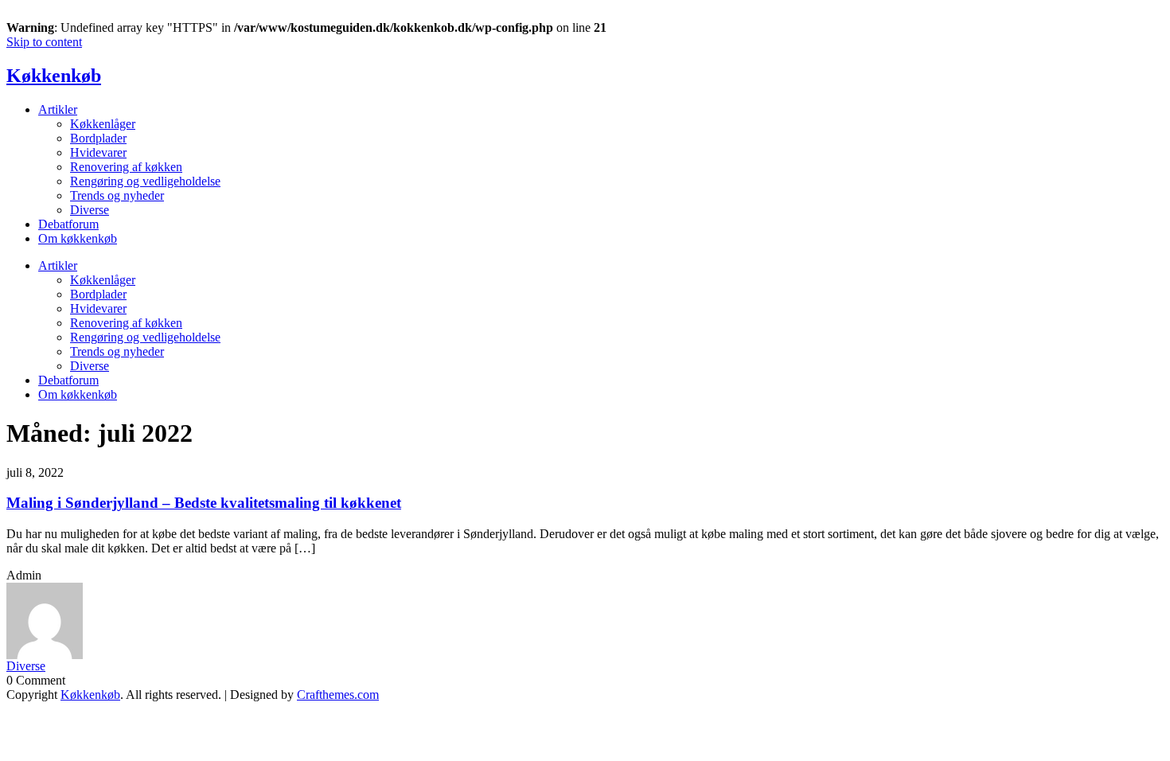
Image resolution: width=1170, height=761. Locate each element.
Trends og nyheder (117, 195)
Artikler (57, 109)
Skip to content (44, 42)
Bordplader (98, 138)
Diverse (89, 210)
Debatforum (68, 224)
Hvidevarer (98, 152)
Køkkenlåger (102, 124)
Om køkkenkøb (77, 238)
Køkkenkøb (53, 75)
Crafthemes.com (338, 694)
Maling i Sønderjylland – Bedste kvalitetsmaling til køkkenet (203, 502)
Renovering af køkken (126, 167)
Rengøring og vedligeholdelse (145, 181)
